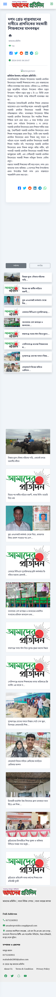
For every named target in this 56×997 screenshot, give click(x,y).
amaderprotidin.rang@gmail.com (21, 925)
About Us (8, 969)
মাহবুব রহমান (7, 950)
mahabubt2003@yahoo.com (16, 959)
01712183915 (12, 920)
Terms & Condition (24, 969)
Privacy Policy (43, 969)
